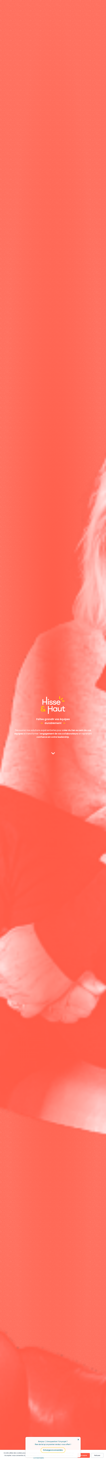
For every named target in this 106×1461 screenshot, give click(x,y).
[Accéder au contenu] (53, 753)
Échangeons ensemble (53, 1450)
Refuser (97, 1455)
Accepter (83, 1455)
